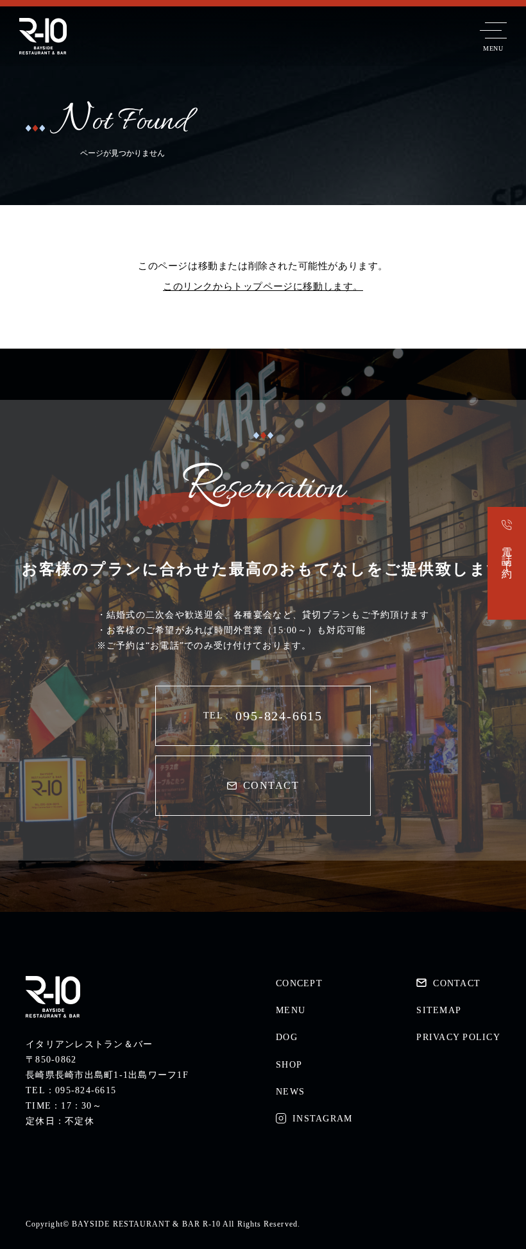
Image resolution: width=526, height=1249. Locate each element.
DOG (287, 1037)
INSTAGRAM (322, 1118)
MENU (290, 1010)
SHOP (289, 1065)
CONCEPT (299, 983)
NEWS (290, 1091)
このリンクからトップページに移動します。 (263, 286)
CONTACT (271, 785)
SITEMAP (438, 1010)
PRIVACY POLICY (458, 1037)
